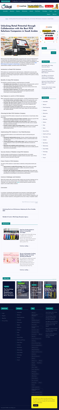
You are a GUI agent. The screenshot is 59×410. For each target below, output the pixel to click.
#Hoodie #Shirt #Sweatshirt (35, 317)
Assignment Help (35, 333)
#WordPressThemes (35, 323)
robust (18, 183)
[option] (9, 291)
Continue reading (24, 247)
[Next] (55, 280)
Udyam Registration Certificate (36, 391)
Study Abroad (34, 379)
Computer (3, 35)
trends (33, 386)
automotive (34, 335)
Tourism (44, 156)
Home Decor (45, 138)
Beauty (40, 335)
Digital (44, 117)
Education (12, 12)
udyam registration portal (37, 395)
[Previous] (53, 280)
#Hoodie (33, 314)
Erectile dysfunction (36, 357)
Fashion (44, 123)
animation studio (35, 331)
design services (35, 348)
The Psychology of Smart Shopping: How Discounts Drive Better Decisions (48, 73)
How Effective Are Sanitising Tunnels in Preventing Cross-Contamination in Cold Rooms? (48, 78)
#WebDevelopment (35, 321)
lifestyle (33, 366)
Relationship (24, 12)
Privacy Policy (5, 322)
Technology (44, 12)
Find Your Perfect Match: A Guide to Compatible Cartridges (36, 294)
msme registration (35, 370)
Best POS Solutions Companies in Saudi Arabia (30, 204)
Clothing (34, 342)
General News (46, 132)
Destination (45, 114)
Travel (50, 12)
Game (44, 129)
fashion (33, 359)
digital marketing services (37, 353)
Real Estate (37, 12)
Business (18, 12)
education (34, 355)
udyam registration (35, 388)
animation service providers (35, 328)
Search (44, 49)
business (33, 337)
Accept (35, 405)
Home (7, 20)
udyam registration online (37, 393)
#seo (33, 319)
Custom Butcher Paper (36, 344)
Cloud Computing (46, 108)
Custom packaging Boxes (37, 346)
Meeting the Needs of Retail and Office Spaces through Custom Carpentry (48, 84)
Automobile (5, 12)
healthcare (40, 364)
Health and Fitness (47, 135)
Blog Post (54, 15)
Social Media (45, 150)
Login (55, 12)
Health (33, 364)
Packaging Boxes (35, 375)
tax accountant (35, 381)
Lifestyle (31, 12)
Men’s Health (34, 368)
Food (44, 126)
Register (48, 15)
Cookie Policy (39, 402)
